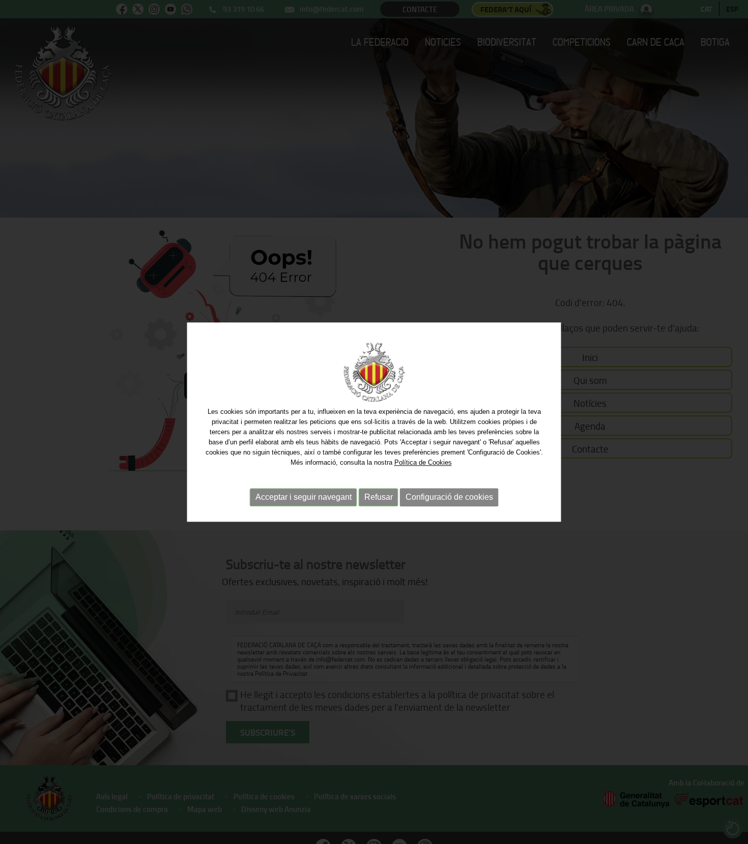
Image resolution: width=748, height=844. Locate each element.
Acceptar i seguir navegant (303, 497)
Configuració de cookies (449, 497)
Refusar (378, 497)
